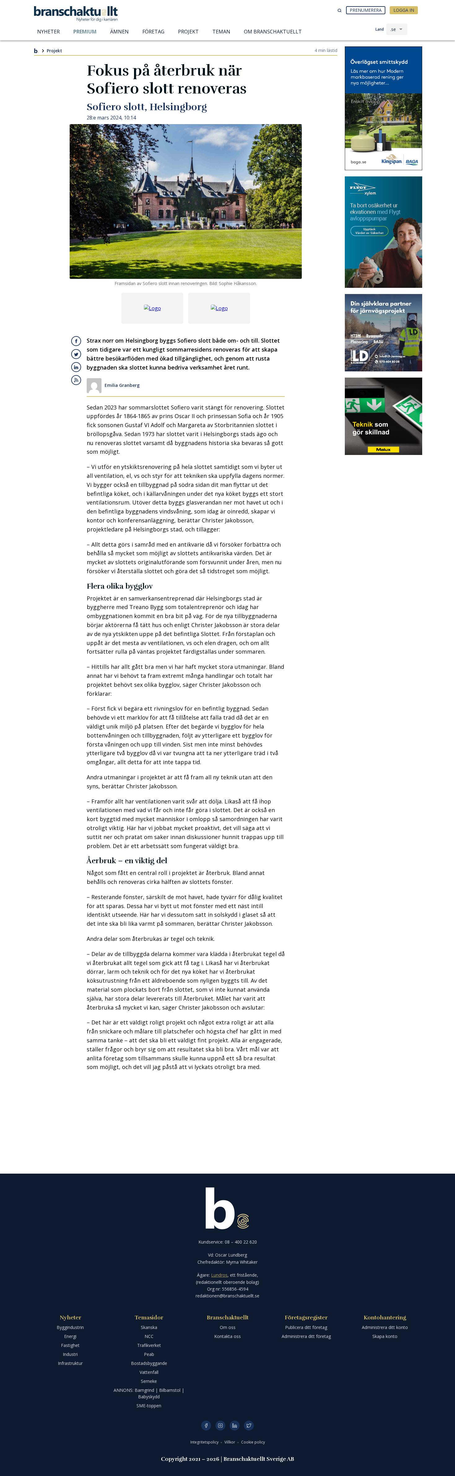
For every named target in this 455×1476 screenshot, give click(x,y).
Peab (149, 1354)
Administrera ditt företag (306, 1336)
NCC (149, 1336)
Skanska (149, 1327)
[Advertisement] (186, 1121)
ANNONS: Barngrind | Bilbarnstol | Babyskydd (149, 1393)
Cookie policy (253, 1442)
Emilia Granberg (122, 385)
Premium (85, 31)
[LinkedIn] (235, 1426)
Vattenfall (149, 1372)
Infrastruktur (70, 1363)
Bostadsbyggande (149, 1363)
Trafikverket (149, 1345)
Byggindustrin (70, 1327)
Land (379, 29)
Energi (70, 1336)
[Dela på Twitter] (76, 354)
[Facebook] (206, 1426)
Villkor (230, 1442)
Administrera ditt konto (385, 1327)
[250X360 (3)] (383, 232)
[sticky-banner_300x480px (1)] (383, 108)
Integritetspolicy (204, 1442)
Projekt (54, 51)
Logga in (403, 10)
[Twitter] (249, 1426)
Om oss (228, 1327)
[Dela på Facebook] (76, 341)
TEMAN (221, 31)
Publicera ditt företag (306, 1327)
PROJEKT (188, 31)
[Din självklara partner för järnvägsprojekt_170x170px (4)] (383, 332)
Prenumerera (366, 10)
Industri (70, 1354)
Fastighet (70, 1345)
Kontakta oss (227, 1336)
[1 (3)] (383, 416)
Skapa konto (384, 1336)
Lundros (219, 1275)
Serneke (149, 1381)
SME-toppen (148, 1406)
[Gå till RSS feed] (76, 380)
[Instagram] (220, 1426)
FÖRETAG (153, 31)
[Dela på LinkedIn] (76, 367)
